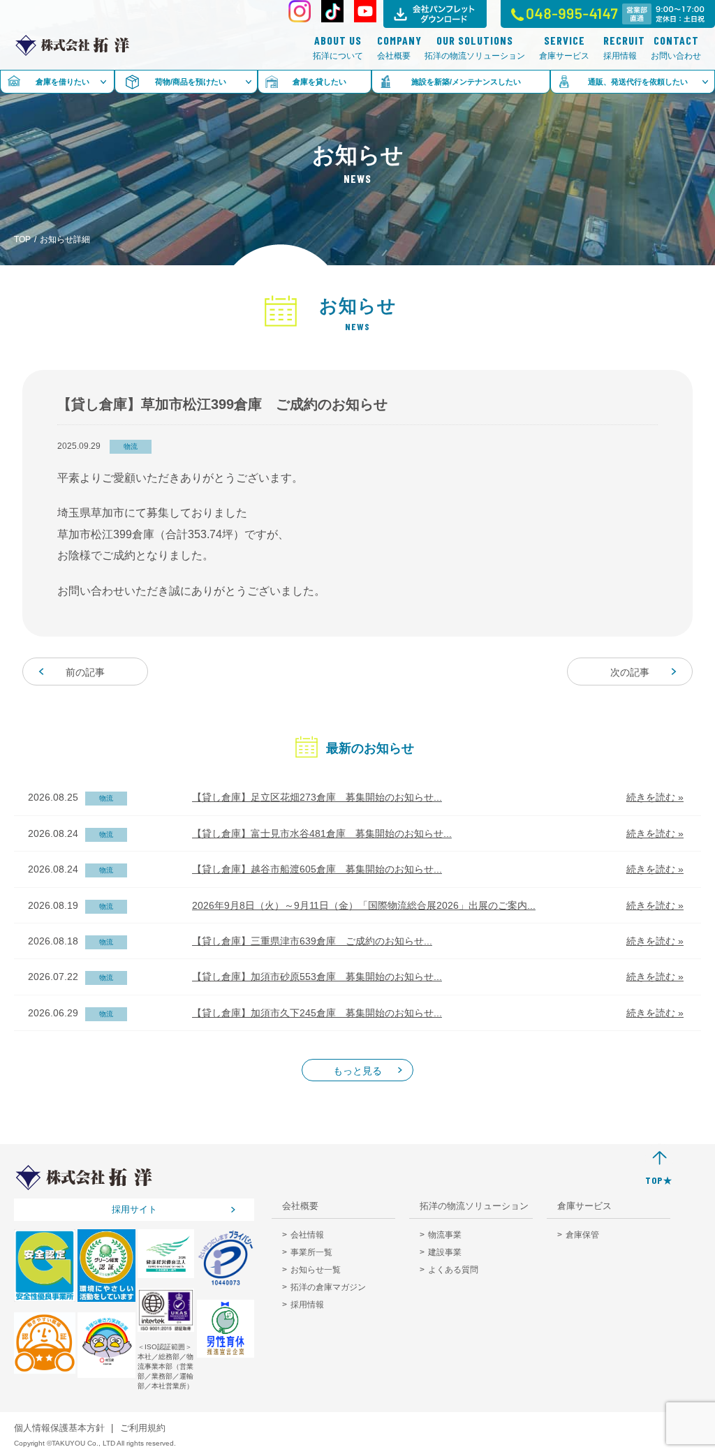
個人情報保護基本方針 (59, 1428)
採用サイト (134, 1209)
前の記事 (85, 672)
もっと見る (357, 1070)
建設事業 (445, 1252)
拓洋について (338, 48)
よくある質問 (453, 1270)
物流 (131, 446)
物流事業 (445, 1235)
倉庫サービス (564, 48)
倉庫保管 (582, 1235)
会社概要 (394, 48)
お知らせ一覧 (315, 1270)
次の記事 (629, 672)
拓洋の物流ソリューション (475, 48)
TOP (22, 239)
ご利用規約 (142, 1428)
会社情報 (307, 1235)
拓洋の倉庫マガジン (328, 1287)
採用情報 (620, 48)
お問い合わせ (676, 48)
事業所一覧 (311, 1252)
